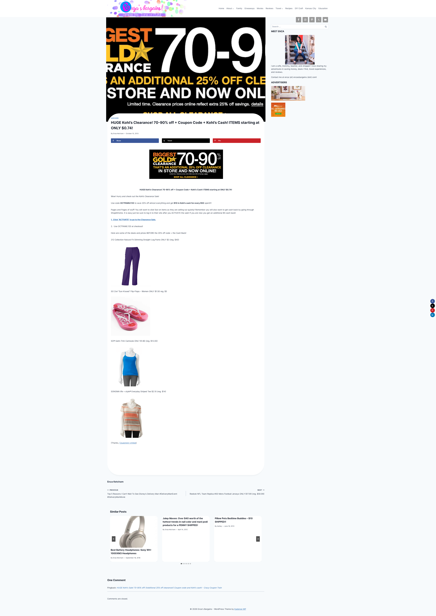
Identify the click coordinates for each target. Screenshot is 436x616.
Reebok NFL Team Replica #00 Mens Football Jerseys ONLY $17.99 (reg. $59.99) (227, 492)
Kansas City (310, 8)
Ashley (219, 526)
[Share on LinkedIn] (432, 315)
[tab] (181, 563)
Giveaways (249, 8)
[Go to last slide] (113, 539)
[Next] (258, 539)
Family (239, 8)
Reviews (269, 8)
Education (323, 8)
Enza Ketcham (118, 133)
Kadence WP (240, 609)
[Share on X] (432, 306)
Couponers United (127, 443)
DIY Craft (299, 8)
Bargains (115, 118)
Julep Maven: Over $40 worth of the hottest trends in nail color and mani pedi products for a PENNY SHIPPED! (185, 522)
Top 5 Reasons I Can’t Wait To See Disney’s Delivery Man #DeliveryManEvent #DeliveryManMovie (142, 493)
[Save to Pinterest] (432, 310)
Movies (260, 8)
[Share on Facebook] (432, 301)
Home (221, 8)
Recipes (288, 8)
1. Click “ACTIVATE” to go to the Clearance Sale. (133, 220)
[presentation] (133, 532)
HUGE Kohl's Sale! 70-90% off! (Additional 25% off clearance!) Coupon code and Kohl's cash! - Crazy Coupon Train (169, 588)
